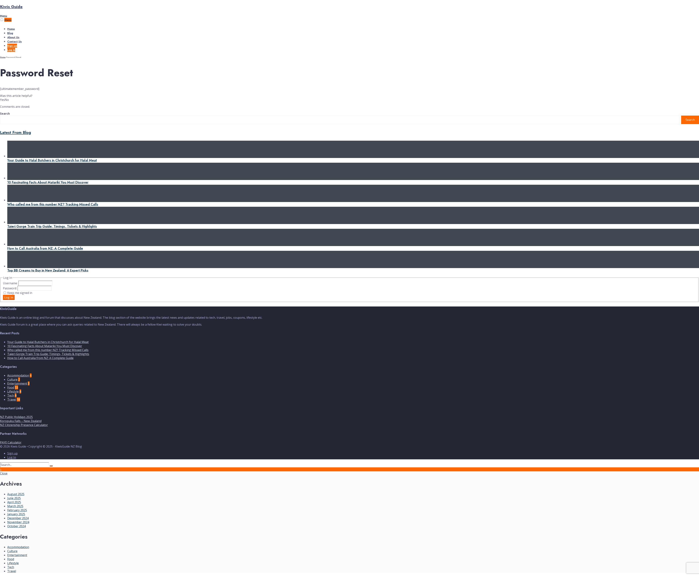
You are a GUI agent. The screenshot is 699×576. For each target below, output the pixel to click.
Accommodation (18, 375)
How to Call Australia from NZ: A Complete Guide (45, 248)
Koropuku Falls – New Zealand (21, 421)
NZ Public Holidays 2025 (16, 417)
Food (10, 387)
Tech (10, 395)
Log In (11, 50)
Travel (11, 399)
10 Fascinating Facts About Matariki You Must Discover (47, 182)
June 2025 (14, 498)
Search (5, 114)
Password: (10, 288)
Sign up (12, 46)
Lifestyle (13, 391)
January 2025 (16, 514)
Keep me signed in (19, 293)
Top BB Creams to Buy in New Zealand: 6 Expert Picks (47, 270)
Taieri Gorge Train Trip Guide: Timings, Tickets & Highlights (52, 226)
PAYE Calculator (10, 442)
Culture (12, 379)
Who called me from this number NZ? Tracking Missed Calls (52, 204)
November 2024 (18, 522)
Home (11, 29)
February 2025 (17, 510)
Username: (10, 283)
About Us (13, 37)
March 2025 (15, 506)
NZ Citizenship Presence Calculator (24, 425)
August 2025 (15, 494)
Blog (10, 33)
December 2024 (18, 518)
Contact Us (14, 41)
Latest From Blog (15, 132)
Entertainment (17, 383)
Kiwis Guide (11, 6)
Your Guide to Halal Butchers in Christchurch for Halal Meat (52, 160)
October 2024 (16, 526)
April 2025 (14, 502)
